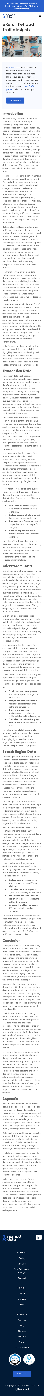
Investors (22, 1336)
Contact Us (22, 1374)
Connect (22, 1278)
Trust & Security (22, 1347)
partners (10, 89)
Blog (22, 1325)
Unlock (22, 1293)
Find (22, 1304)
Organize (22, 1299)
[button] (39, 16)
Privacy (22, 1342)
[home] (10, 16)
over (26, 86)
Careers (22, 1331)
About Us (22, 1320)
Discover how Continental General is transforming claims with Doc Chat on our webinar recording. (22, 6)
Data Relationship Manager (22, 1271)
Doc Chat (22, 1263)
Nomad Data (14, 67)
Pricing (22, 1258)
